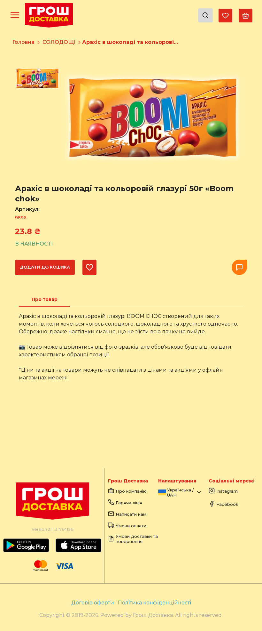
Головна (23, 42)
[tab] (44, 299)
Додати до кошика (45, 267)
